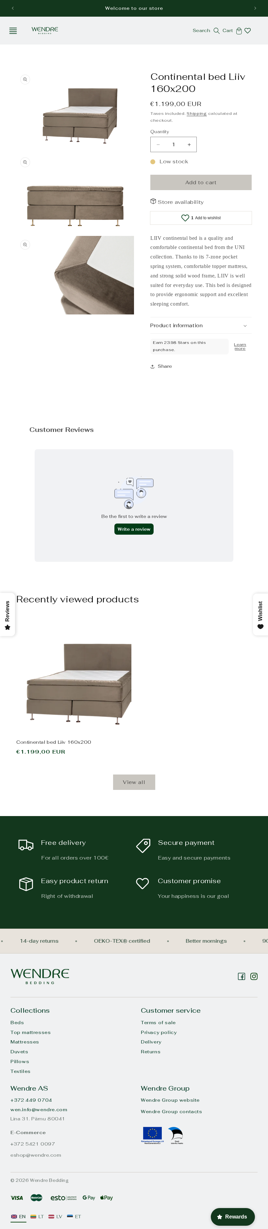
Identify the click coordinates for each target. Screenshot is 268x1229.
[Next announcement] (255, 8)
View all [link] (134, 782)
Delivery (151, 1042)
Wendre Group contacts (171, 1111)
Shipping (197, 113)
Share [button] (165, 366)
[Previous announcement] (13, 8)
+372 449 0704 (31, 1100)
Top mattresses (30, 1032)
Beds (17, 1022)
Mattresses (24, 1042)
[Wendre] (39, 976)
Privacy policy (158, 1032)
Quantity (159, 131)
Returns (150, 1052)
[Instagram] (241, 976)
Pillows (19, 1061)
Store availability (181, 202)
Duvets (19, 1052)
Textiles (20, 1071)
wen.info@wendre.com (38, 1110)
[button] (13, 31)
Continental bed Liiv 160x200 (54, 742)
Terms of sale (158, 1022)
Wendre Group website (170, 1100)
